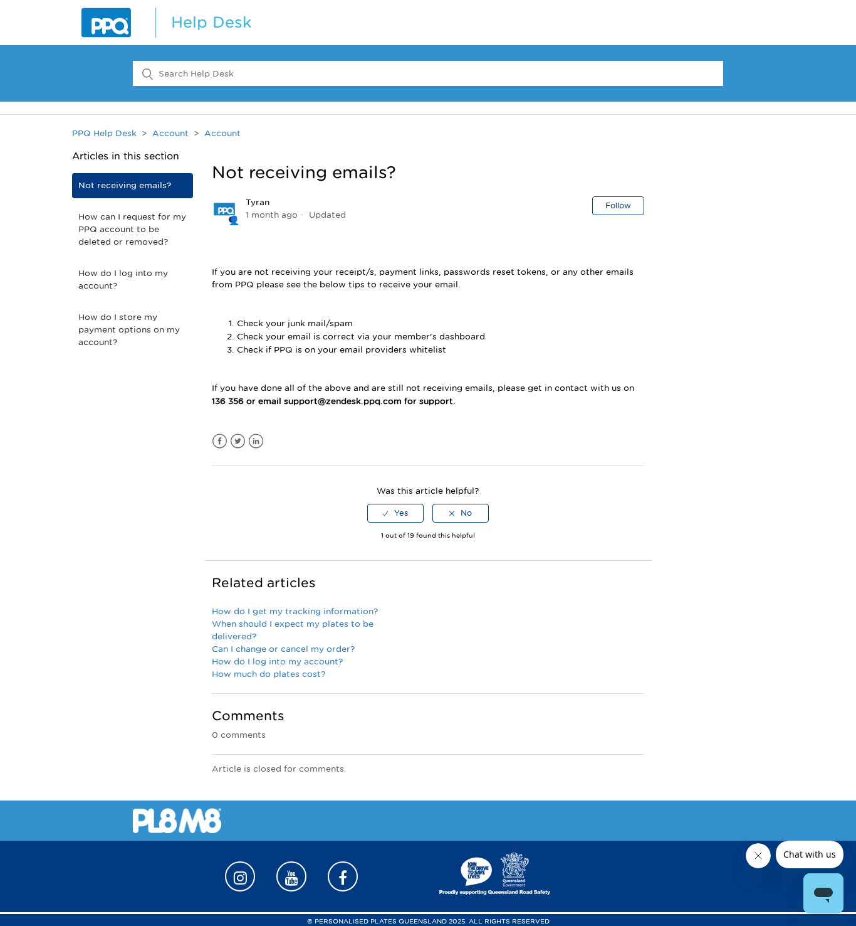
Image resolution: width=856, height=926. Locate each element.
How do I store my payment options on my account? (129, 329)
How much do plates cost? (268, 674)
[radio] (395, 513)
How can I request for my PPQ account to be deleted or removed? (132, 229)
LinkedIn (256, 441)
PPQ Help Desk (104, 133)
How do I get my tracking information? (295, 611)
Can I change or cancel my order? (283, 649)
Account (170, 133)
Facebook (219, 441)
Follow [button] (618, 205)
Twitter (238, 441)
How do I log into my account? (123, 279)
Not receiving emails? (124, 185)
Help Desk (211, 22)
